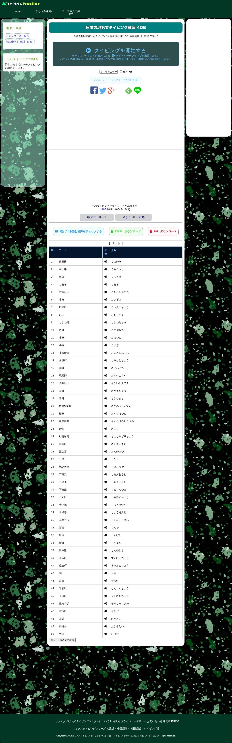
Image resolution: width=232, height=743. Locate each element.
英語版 (110, 728)
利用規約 (115, 721)
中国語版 (122, 728)
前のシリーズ (98, 217)
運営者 (167, 721)
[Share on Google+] (112, 93)
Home (17, 11)
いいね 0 (99, 80)
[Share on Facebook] (94, 93)
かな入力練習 (43, 11)
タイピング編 (151, 728)
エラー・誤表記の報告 (62, 640)
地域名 (105, 209)
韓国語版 (136, 728)
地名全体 (11, 41)
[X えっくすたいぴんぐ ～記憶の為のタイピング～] (116, 3)
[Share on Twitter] (103, 93)
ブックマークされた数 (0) (124, 80)
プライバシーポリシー (133, 721)
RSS (176, 721)
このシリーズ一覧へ (17, 35)
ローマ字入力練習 (71, 12)
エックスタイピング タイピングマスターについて (81, 721)
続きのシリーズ (132, 217)
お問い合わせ (154, 721)
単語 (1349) (26, 41)
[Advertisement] (23, 128)
